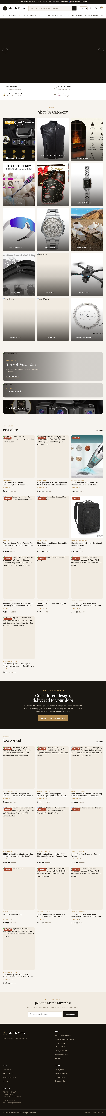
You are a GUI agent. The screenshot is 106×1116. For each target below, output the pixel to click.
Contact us (7, 1070)
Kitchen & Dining (92, 16)
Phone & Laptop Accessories (57, 16)
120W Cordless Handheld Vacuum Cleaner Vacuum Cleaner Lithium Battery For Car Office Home (84, 484)
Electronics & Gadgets (33, 16)
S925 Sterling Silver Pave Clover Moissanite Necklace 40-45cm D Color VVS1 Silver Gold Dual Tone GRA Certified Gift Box (86, 605)
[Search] (74, 8)
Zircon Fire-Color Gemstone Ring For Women (51, 605)
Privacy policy (59, 1070)
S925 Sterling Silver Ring (12, 914)
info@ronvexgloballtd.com (12, 1103)
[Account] (90, 8)
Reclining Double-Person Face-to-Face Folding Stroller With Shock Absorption (18, 544)
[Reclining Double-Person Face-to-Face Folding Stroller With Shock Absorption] (19, 517)
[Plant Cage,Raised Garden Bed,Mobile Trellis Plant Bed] (53, 517)
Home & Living (77, 16)
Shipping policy (8, 1073)
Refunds (100, 1113)
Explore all (30, 60)
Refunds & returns (9, 1077)
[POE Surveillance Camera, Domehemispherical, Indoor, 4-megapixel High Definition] (19, 456)
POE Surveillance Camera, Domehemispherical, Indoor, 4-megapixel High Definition (15, 484)
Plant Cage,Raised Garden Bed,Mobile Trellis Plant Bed (52, 544)
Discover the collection (53, 718)
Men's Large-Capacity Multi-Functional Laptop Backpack (86, 544)
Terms (94, 1113)
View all (99, 430)
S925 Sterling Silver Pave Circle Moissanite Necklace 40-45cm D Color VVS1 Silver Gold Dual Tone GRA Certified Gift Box (86, 915)
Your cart (6, 1081)
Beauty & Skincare (61, 1051)
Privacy (88, 1113)
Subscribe (70, 1014)
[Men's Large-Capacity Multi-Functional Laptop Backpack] (87, 517)
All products (59, 1058)
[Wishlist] (95, 8)
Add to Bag (18, 476)
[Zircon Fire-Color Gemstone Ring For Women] (53, 577)
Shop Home (12, 60)
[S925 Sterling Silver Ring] (19, 888)
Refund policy (60, 1077)
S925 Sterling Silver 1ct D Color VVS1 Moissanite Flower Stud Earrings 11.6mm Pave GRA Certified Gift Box (52, 855)
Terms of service (61, 1073)
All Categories (12, 16)
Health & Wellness (61, 1054)
